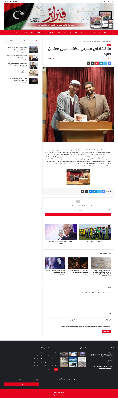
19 (41, 362)
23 (52, 366)
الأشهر (35, 40)
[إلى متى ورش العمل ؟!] (73, 359)
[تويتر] (105, 63)
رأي (70, 32)
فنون (65, 32)
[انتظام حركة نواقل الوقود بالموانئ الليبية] (73, 364)
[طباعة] (88, 63)
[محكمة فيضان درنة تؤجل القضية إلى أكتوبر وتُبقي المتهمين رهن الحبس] (64, 364)
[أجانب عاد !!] (64, 354)
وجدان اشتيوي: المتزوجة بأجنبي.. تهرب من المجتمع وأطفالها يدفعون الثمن (17, 64)
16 (52, 362)
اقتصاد (94, 32)
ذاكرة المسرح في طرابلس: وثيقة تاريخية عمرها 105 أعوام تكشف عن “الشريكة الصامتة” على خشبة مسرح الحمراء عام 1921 (102, 273)
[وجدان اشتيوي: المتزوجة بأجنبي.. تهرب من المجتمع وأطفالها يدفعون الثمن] (33, 65)
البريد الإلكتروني (107, 319)
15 (55, 362)
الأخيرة (23, 40)
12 (41, 358)
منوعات (25, 32)
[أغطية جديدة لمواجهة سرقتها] (64, 359)
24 (48, 366)
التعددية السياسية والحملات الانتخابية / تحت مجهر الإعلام (17, 56)
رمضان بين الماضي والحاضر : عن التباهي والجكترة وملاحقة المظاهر (17, 79)
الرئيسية (111, 32)
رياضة (82, 32)
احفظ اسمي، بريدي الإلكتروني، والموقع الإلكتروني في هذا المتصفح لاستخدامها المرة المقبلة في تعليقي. (85, 326)
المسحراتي (24, 71)
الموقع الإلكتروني (73, 319)
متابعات (58, 32)
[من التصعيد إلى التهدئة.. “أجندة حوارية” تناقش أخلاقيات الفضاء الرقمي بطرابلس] (82, 354)
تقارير (44, 32)
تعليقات (10, 40)
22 (56, 366)
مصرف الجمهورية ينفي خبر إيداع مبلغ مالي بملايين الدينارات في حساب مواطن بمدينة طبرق (17, 49)
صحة (32, 32)
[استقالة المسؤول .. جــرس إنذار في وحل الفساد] (73, 354)
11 (45, 358)
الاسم (109, 313)
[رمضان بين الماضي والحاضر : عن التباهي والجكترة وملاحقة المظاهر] (33, 81)
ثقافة (76, 32)
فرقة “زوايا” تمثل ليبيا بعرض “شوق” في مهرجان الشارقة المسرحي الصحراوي (79, 272)
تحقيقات (51, 32)
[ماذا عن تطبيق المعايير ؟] (82, 359)
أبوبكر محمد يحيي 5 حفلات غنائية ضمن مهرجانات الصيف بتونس (55, 271)
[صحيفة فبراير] (59, 16)
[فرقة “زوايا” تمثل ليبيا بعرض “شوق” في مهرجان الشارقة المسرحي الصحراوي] (78, 263)
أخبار (105, 32)
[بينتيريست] (97, 63)
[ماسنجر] (91, 191)
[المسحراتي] (33, 73)
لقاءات (38, 32)
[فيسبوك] (109, 63)
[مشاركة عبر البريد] (93, 63)
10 (48, 358)
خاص (99, 32)
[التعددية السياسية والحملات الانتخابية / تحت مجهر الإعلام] (33, 58)
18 (45, 362)
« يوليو (56, 373)
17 (48, 362)
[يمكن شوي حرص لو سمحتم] (82, 364)
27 (37, 366)
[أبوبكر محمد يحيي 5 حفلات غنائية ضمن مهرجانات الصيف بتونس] (55, 263)
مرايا (88, 32)
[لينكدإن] (101, 63)
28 (34, 366)
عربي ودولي (17, 32)
